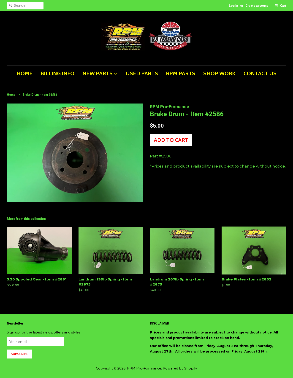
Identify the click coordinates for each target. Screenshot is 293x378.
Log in (233, 5)
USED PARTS (142, 73)
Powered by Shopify (180, 368)
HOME (24, 73)
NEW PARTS (98, 73)
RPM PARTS (180, 73)
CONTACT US (260, 73)
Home (11, 94)
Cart (283, 5)
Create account (256, 5)
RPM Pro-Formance (144, 368)
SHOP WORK (219, 73)
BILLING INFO (57, 73)
